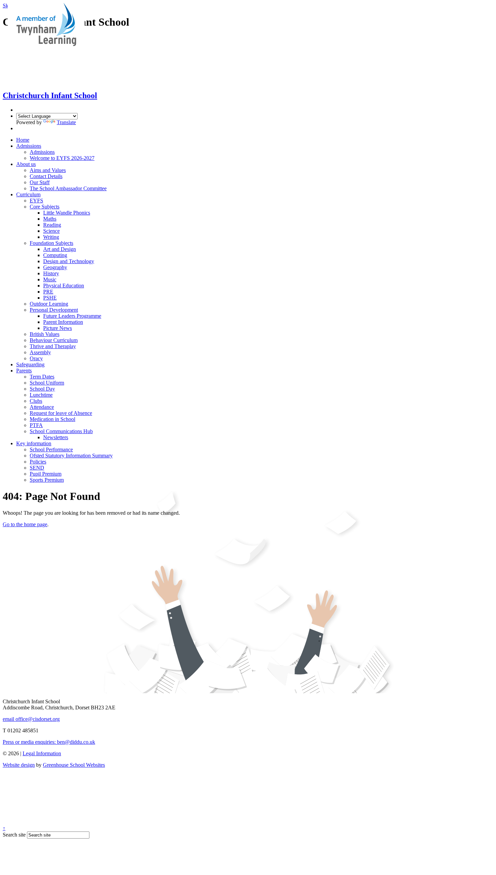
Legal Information (42, 753)
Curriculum (28, 194)
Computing (55, 255)
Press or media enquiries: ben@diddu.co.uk (49, 742)
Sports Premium (47, 480)
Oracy (36, 358)
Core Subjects (44, 206)
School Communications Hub (61, 431)
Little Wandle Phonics (66, 213)
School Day (42, 389)
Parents (24, 370)
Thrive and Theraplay (53, 346)
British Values (44, 334)
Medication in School (52, 419)
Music (49, 279)
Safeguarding (30, 364)
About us (26, 164)
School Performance (51, 449)
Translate (66, 122)
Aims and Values (48, 170)
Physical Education (63, 285)
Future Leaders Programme (72, 316)
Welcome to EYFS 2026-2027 (62, 158)
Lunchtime (41, 395)
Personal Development (54, 310)
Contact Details (46, 176)
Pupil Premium (45, 474)
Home (22, 140)
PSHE (50, 298)
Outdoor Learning (49, 304)
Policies (38, 461)
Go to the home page (25, 524)
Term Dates (42, 376)
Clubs (36, 401)
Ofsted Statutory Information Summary (71, 455)
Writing (51, 237)
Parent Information (63, 322)
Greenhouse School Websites (74, 765)
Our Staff (40, 182)
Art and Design (59, 249)
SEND (37, 468)
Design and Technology (68, 261)
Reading (52, 225)
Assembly (40, 352)
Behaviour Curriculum (54, 340)
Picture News (57, 328)
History (51, 273)
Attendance (42, 407)
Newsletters (55, 437)
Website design (19, 765)
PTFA (36, 425)
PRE (48, 291)
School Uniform (47, 383)
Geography (55, 267)
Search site (14, 835)
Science (51, 231)
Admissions (28, 146)
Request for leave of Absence (61, 413)
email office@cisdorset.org (31, 719)
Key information (33, 443)
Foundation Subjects (51, 243)
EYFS (36, 200)
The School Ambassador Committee (68, 188)
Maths (49, 219)
